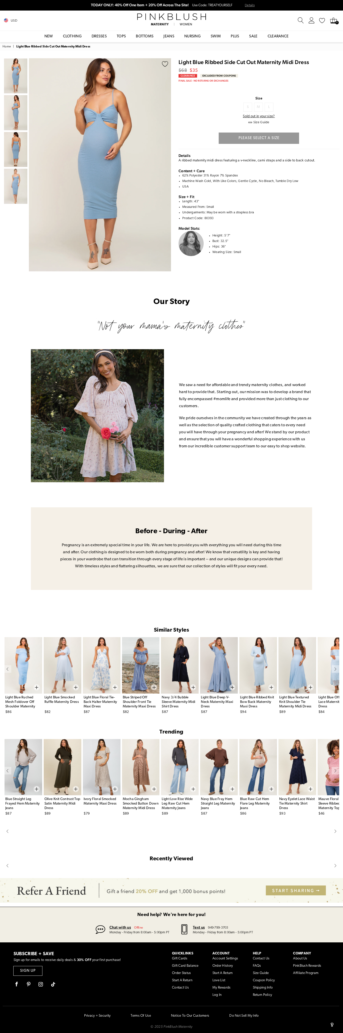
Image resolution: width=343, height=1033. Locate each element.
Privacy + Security (97, 1016)
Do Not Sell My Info (244, 1016)
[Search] (301, 20)
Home (7, 46)
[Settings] (311, 20)
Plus (235, 36)
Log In (217, 995)
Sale (253, 36)
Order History (222, 966)
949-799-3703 (218, 927)
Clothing (72, 36)
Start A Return (182, 980)
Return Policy (262, 995)
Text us (199, 927)
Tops (121, 36)
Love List (218, 980)
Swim (216, 36)
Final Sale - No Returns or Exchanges (203, 80)
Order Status (181, 973)
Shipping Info (263, 988)
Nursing (192, 36)
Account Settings (225, 958)
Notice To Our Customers (190, 1016)
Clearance (278, 36)
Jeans (168, 36)
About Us (300, 958)
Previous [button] (34, 164)
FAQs (257, 966)
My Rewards (221, 988)
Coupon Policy (264, 980)
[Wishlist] (322, 20)
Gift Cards (179, 958)
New (48, 36)
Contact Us (180, 988)
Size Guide (261, 973)
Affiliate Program (305, 973)
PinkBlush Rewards (307, 966)
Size (258, 98)
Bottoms (144, 36)
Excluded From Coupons (219, 75)
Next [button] (166, 164)
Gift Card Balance (185, 966)
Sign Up (28, 971)
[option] (100, 164)
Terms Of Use (141, 1016)
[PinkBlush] (171, 16)
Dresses (99, 36)
